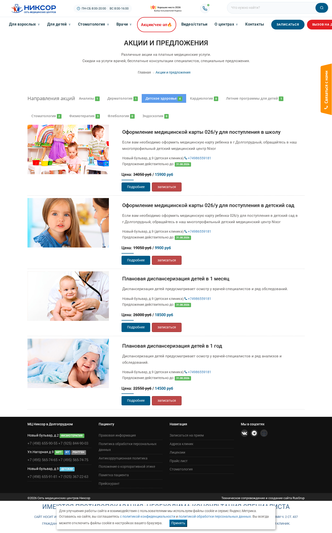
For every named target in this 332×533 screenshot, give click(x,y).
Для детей (59, 24)
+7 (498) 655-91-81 (42, 477)
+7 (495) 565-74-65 (42, 460)
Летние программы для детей (254, 98)
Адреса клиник (181, 444)
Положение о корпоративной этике (127, 466)
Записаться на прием (187, 435)
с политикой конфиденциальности (147, 516)
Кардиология (203, 98)
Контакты (254, 24)
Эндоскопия (154, 116)
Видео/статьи (194, 24)
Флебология (120, 116)
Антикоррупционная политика (123, 458)
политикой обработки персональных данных (215, 516)
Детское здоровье (163, 98)
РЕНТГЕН (78, 452)
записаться (166, 187)
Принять (178, 523)
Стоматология (93, 24)
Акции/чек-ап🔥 (156, 24)
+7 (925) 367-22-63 (73, 477)
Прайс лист (179, 461)
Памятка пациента (114, 475)
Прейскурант (109, 483)
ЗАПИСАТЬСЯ (288, 24)
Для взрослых (24, 24)
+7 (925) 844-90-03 (73, 443)
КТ (67, 452)
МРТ (59, 452)
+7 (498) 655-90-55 (42, 443)
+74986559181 (199, 158)
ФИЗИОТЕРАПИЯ (72, 435)
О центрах (226, 24)
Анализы (88, 98)
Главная (144, 72)
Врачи (124, 24)
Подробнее (136, 187)
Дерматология (121, 98)
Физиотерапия (83, 116)
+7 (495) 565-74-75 (73, 460)
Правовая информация (117, 435)
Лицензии (177, 452)
